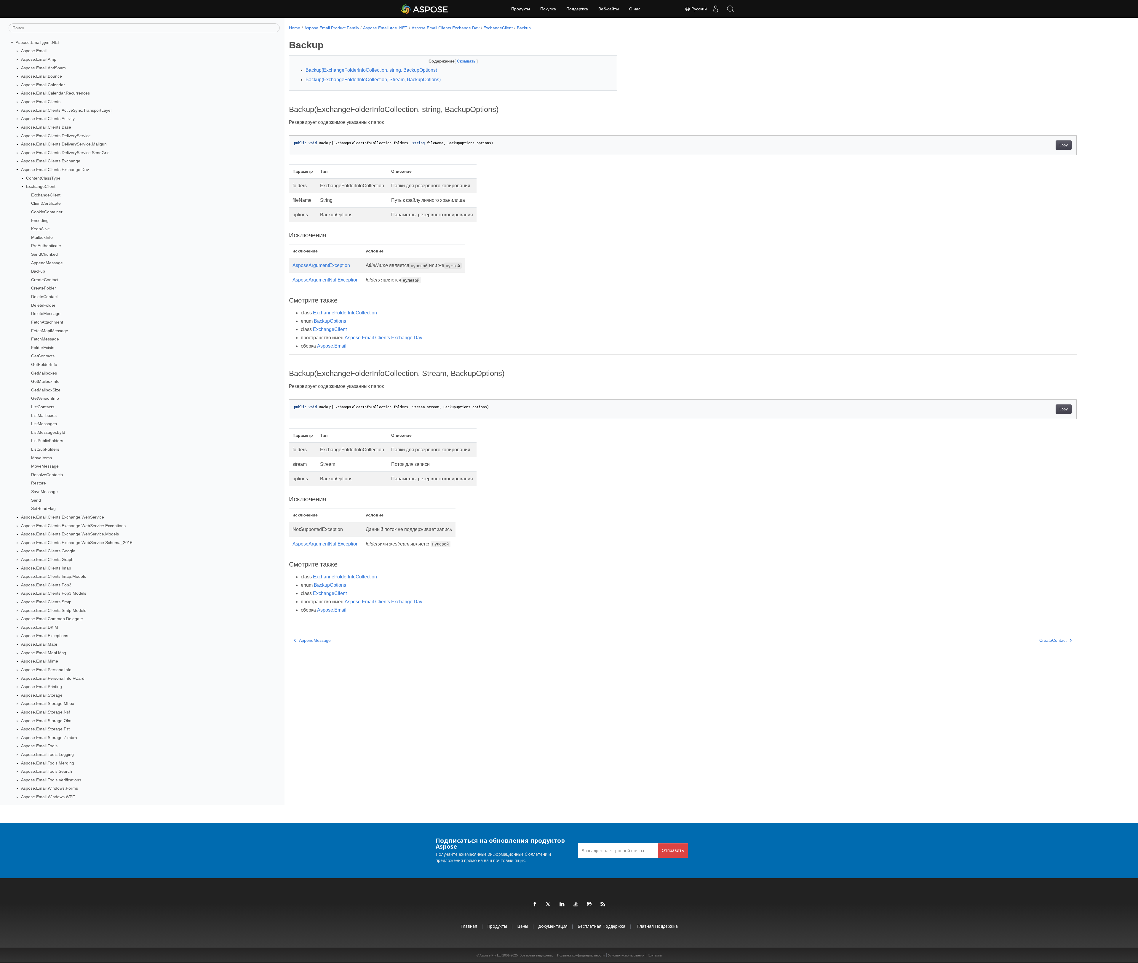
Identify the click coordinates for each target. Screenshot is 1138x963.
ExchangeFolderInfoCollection (345, 312)
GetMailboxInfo (45, 381)
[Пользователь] (715, 9)
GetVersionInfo (45, 398)
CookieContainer (47, 211)
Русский (698, 9)
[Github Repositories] (589, 904)
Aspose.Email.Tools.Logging (47, 754)
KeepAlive (40, 228)
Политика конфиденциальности (581, 955)
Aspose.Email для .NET (38, 42)
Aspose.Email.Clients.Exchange (50, 161)
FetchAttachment (47, 322)
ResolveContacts (47, 474)
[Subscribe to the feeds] (603, 904)
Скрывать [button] (467, 61)
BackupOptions (330, 321)
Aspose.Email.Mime (39, 661)
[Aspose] (424, 8)
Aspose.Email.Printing (41, 686)
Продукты (520, 9)
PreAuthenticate (46, 246)
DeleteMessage (45, 313)
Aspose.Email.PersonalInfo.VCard (52, 678)
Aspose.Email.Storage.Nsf (45, 712)
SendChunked (44, 254)
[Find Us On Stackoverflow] (576, 904)
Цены (522, 926)
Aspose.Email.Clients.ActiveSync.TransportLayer (66, 110)
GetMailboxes (44, 373)
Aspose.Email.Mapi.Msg (43, 652)
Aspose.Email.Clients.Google (48, 551)
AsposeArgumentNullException (326, 279)
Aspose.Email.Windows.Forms (49, 788)
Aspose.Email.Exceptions (44, 636)
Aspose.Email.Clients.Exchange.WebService (62, 517)
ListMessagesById (48, 432)
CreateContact (44, 279)
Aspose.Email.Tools (39, 746)
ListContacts (42, 406)
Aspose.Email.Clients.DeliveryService (56, 135)
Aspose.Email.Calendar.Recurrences (55, 93)
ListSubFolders (45, 449)
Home (294, 27)
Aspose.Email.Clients (40, 101)
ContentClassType (43, 178)
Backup (38, 271)
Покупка (548, 9)
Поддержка (577, 9)
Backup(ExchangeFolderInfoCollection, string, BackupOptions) (371, 70)
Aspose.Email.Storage (42, 695)
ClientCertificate (46, 203)
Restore (38, 483)
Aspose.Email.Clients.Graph (47, 559)
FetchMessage (45, 339)
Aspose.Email (34, 51)
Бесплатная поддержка (601, 926)
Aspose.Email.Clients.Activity (48, 118)
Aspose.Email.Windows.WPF (48, 796)
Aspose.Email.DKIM (39, 627)
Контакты (655, 955)
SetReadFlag (43, 508)
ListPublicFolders (47, 441)
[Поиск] (730, 9)
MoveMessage (45, 466)
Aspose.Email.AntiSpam (43, 67)
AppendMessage (47, 262)
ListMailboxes (44, 415)
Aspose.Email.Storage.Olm (46, 720)
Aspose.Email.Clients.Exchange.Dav (55, 169)
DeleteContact (44, 296)
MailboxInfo (42, 237)
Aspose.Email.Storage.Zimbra (49, 737)
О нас (634, 9)
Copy (1063, 145)
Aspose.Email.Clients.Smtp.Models (53, 610)
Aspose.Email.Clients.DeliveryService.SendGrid (65, 152)
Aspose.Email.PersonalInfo (46, 669)
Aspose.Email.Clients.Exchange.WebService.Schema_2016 (76, 542)
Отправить (673, 850)
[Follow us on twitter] (548, 904)
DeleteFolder (43, 305)
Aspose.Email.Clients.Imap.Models (53, 576)
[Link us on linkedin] (562, 904)
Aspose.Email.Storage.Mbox (47, 703)
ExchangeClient (40, 186)
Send (36, 500)
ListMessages (44, 423)
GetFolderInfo (44, 364)
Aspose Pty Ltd (490, 955)
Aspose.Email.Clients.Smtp (46, 601)
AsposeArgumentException (321, 265)
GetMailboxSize (45, 390)
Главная (469, 926)
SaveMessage (44, 491)
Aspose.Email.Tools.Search (46, 771)
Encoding (40, 220)
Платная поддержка (657, 926)
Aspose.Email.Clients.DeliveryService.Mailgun (64, 144)
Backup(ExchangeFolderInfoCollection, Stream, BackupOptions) (373, 79)
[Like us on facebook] (535, 904)
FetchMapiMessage (49, 330)
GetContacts (43, 356)
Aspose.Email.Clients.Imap (46, 568)
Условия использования (626, 955)
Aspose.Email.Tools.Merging (47, 763)
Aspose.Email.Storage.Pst (45, 729)
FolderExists (42, 347)
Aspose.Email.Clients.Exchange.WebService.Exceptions (73, 525)
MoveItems (41, 457)
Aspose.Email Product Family (331, 27)
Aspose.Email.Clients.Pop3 (46, 585)
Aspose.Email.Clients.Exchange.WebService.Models (70, 534)
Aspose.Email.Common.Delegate (52, 618)
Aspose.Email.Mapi (39, 644)
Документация (553, 926)
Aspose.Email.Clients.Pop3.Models (53, 593)
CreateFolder (43, 288)
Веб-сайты (608, 9)
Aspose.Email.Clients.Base (46, 127)
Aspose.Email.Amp (38, 59)
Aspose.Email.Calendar (43, 84)
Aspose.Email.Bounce (41, 76)
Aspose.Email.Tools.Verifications (51, 780)
